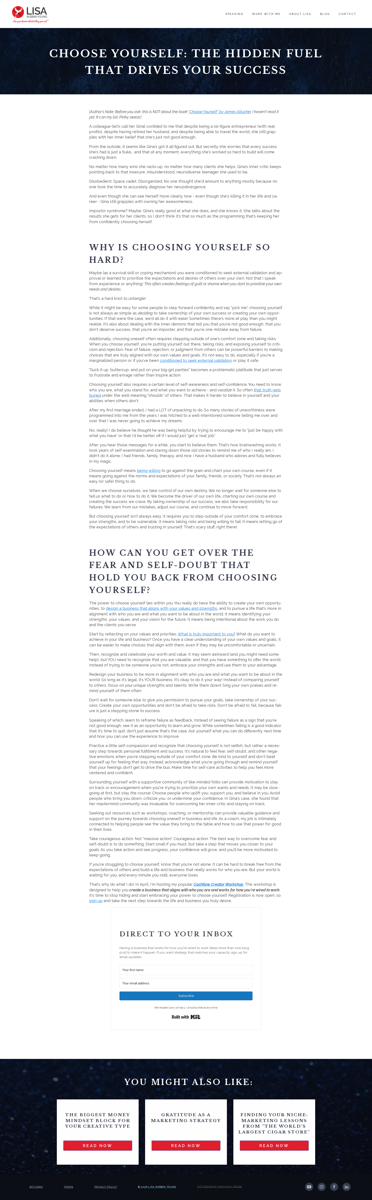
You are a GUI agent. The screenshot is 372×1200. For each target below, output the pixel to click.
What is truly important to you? (206, 634)
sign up (95, 900)
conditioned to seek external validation (196, 360)
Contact (347, 14)
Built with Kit (186, 1017)
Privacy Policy (105, 1186)
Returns (36, 1186)
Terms (68, 1186)
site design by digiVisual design (219, 1186)
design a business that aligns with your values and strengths (161, 608)
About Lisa (300, 14)
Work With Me (266, 14)
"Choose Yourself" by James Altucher (219, 111)
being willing (148, 470)
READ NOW (98, 1145)
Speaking (234, 14)
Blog (325, 14)
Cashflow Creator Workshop (218, 884)
